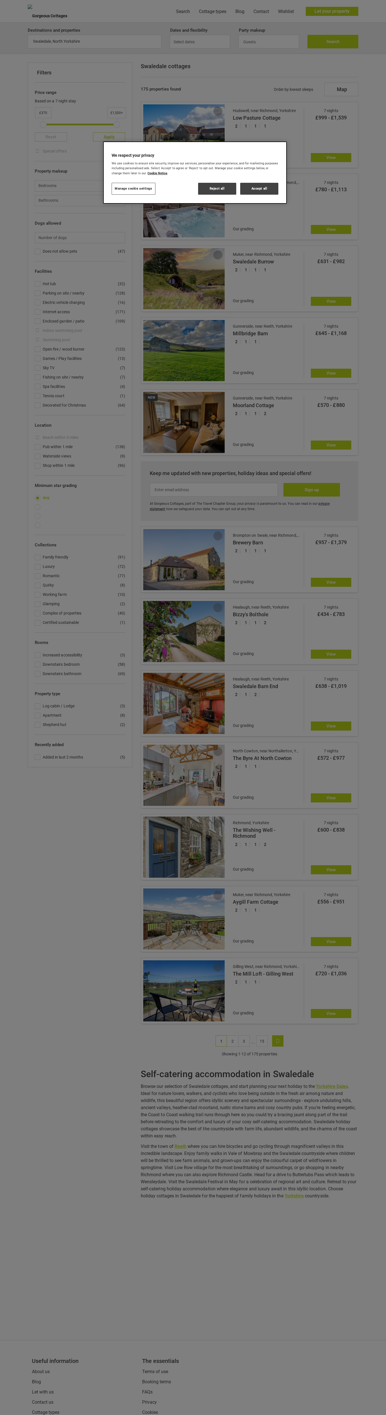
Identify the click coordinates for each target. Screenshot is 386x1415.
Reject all (217, 188)
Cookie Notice (157, 173)
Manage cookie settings (133, 188)
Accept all (259, 188)
